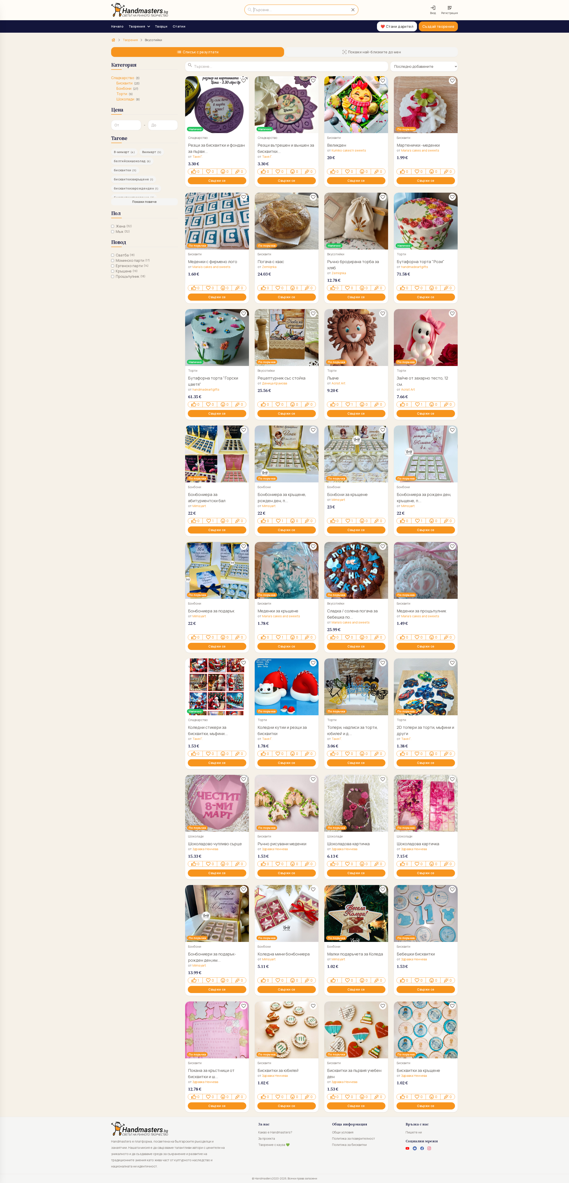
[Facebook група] (415, 1148)
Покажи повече (144, 202)
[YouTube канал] (407, 1148)
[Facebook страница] (422, 1148)
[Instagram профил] (429, 1148)
